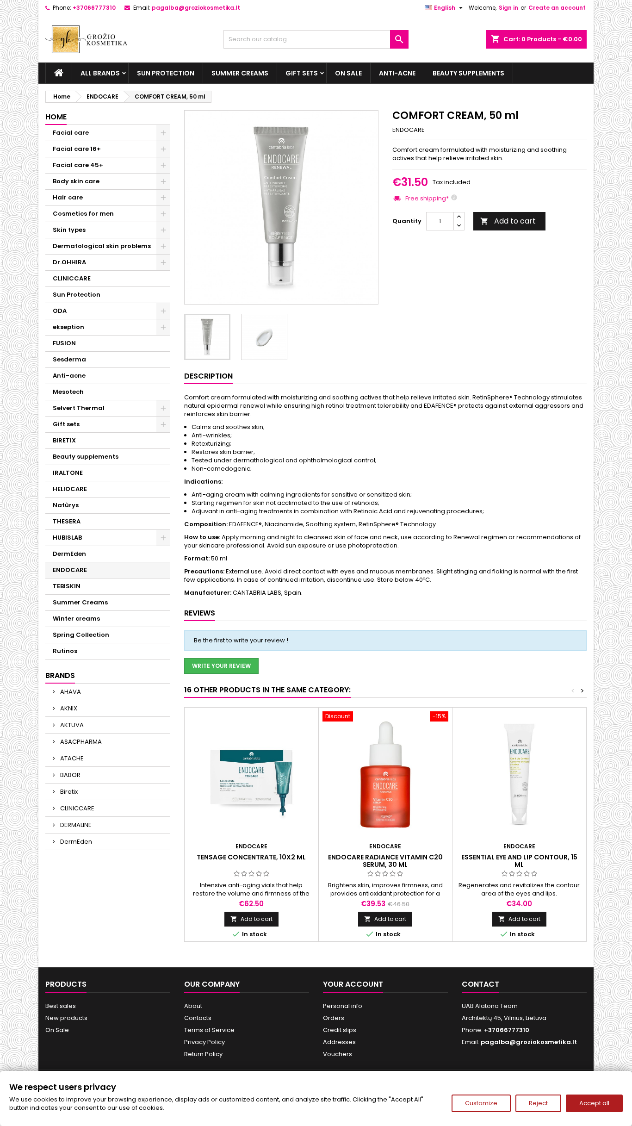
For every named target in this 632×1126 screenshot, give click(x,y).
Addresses (339, 1042)
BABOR (70, 775)
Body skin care (76, 181)
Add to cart (508, 221)
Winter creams (76, 618)
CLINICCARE (72, 278)
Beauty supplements (468, 73)
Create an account (557, 8)
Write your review (221, 666)
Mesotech (68, 391)
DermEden (69, 553)
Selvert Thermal (79, 408)
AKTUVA (71, 725)
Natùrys (66, 505)
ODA (60, 310)
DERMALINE (75, 825)
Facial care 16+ (77, 148)
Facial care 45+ (78, 165)
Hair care (68, 197)
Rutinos (65, 651)
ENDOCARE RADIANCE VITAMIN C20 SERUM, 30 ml (385, 860)
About (193, 1006)
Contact (480, 984)
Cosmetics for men (83, 213)
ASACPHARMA (80, 741)
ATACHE (71, 758)
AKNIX (68, 708)
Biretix (68, 791)
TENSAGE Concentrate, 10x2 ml (251, 857)
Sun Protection (165, 73)
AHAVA (70, 691)
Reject (538, 1103)
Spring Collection (81, 634)
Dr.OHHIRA (69, 262)
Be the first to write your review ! (241, 640)
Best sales (60, 1006)
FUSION (64, 343)
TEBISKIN (67, 586)
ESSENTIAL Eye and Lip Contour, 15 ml (519, 860)
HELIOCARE (70, 489)
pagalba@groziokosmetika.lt (196, 8)
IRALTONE (68, 472)
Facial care (71, 132)
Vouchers (337, 1054)
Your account (353, 984)
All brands (100, 73)
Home (56, 117)
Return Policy (203, 1054)
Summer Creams (239, 73)
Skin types (69, 229)
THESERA (67, 521)
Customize (481, 1103)
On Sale (348, 73)
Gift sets (301, 73)
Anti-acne (397, 73)
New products (66, 1018)
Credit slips (339, 1030)
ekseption (68, 327)
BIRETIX (64, 440)
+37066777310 (94, 8)
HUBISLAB (67, 537)
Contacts (197, 1018)
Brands (60, 675)
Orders (333, 1018)
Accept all (594, 1103)
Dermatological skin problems (102, 246)
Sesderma (69, 359)
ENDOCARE (70, 570)
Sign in (508, 8)
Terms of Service (209, 1030)
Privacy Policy (204, 1042)
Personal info (342, 1006)
